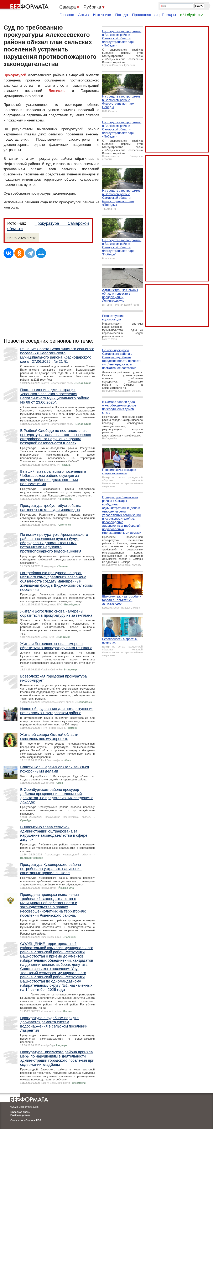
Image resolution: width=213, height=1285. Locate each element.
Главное (66, 15)
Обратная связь (20, 1112)
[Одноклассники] (19, 253)
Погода (121, 15)
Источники (102, 15)
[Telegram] (30, 253)
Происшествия (145, 15)
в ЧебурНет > (191, 15)
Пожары (169, 15)
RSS (38, 1120)
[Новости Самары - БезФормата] (25, 5)
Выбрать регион (20, 1115)
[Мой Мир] (41, 253)
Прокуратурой (15, 75)
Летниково (57, 91)
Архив (83, 15)
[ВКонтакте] (9, 253)
